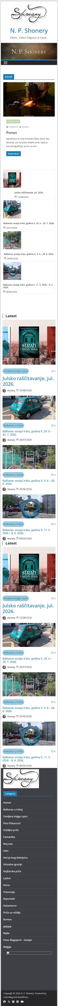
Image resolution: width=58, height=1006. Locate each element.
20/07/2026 (11, 227)
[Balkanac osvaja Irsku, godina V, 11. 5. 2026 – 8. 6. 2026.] (29, 271)
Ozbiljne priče (13, 121)
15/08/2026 (22, 197)
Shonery (25, 127)
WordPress (23, 997)
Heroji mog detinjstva (15, 857)
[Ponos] (29, 99)
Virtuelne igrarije (12, 864)
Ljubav (7, 878)
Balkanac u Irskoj (13, 425)
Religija (7, 947)
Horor (6, 885)
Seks (5, 850)
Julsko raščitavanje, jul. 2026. (29, 192)
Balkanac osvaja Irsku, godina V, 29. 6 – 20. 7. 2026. (28, 223)
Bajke (6, 933)
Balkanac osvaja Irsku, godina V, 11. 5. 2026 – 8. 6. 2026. (28, 286)
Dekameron (10, 905)
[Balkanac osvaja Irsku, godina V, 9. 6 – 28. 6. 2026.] (29, 240)
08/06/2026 (11, 291)
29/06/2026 (12, 258)
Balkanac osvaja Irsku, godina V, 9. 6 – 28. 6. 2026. (29, 254)
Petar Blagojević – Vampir (17, 940)
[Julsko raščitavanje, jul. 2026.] (29, 179)
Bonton (7, 919)
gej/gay (7, 926)
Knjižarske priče (12, 871)
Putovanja (9, 892)
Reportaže (9, 898)
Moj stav (8, 844)
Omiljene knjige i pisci (16, 371)
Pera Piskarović (12, 823)
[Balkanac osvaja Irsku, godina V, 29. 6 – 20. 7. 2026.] (29, 209)
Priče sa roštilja (11, 912)
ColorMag (8, 997)
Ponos (11, 132)
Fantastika (9, 837)
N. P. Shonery (29, 30)
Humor (7, 802)
